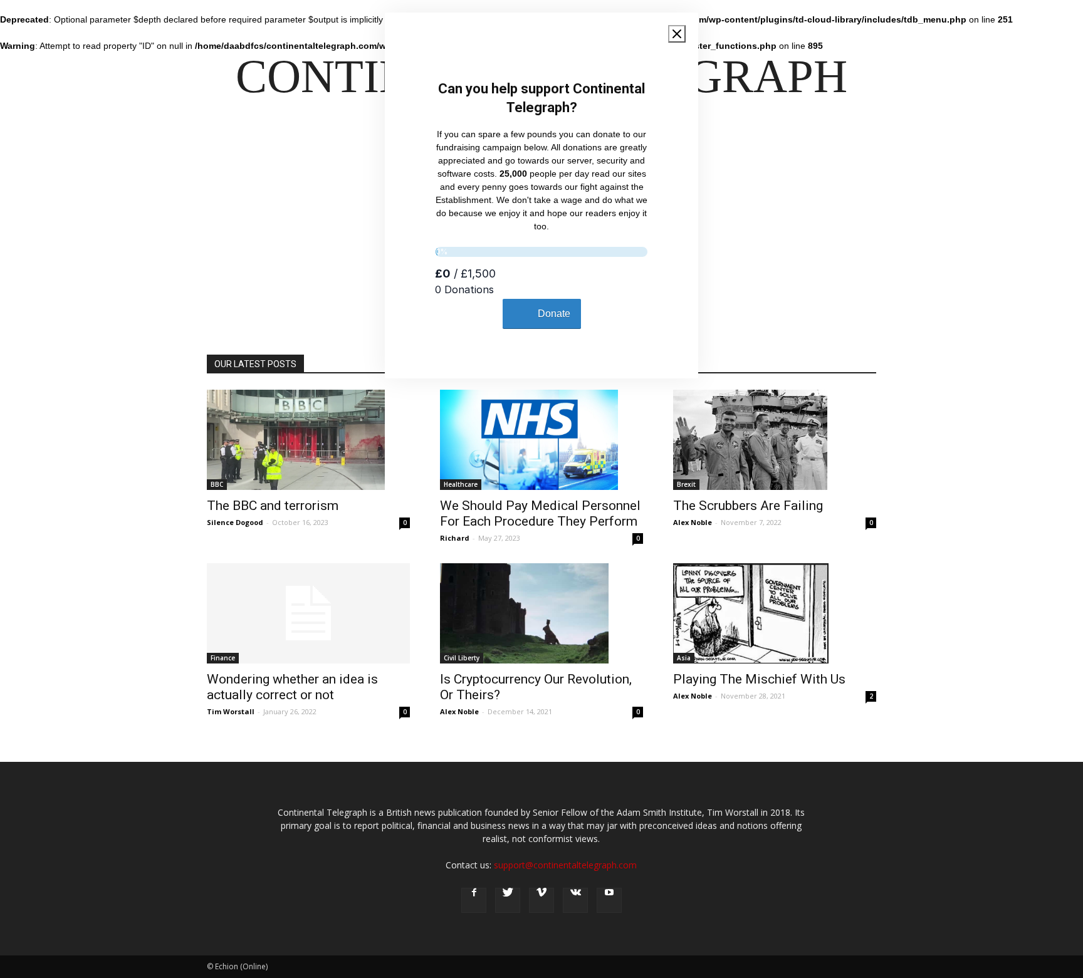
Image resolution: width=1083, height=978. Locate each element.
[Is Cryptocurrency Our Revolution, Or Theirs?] (541, 613)
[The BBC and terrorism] (308, 440)
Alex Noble (692, 522)
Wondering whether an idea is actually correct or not (292, 687)
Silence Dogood (235, 522)
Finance (223, 657)
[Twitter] (507, 900)
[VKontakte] (575, 900)
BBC (217, 484)
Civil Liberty (461, 657)
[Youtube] (609, 900)
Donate (554, 313)
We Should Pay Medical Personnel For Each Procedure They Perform (540, 513)
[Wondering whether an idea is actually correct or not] (308, 613)
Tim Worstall (230, 711)
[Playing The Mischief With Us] (774, 613)
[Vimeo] (541, 900)
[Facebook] (473, 900)
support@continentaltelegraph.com (565, 865)
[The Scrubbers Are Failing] (774, 440)
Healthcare (461, 484)
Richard (454, 538)
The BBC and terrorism (272, 505)
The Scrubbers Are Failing (748, 505)
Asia (684, 657)
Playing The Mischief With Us (759, 679)
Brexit (686, 484)
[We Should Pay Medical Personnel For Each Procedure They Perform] (541, 440)
